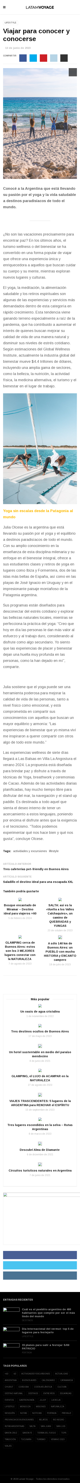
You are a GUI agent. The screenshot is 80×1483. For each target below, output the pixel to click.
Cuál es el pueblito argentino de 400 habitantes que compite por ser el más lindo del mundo (48, 1313)
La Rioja (56, 1400)
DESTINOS (33, 1393)
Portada (27, 1352)
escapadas (65, 1393)
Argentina (11, 1380)
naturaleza (57, 1406)
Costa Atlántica (43, 1387)
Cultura (61, 1387)
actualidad (61, 1374)
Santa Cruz (11, 1433)
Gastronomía (26, 1400)
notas (23, 1413)
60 (15, 1374)
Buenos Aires (29, 1380)
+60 (6, 1374)
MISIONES (41, 1406)
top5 (63, 1433)
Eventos (9, 1400)
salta (32, 1426)
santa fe (27, 1433)
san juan (46, 1426)
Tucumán (26, 1439)
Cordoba (23, 1387)
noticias (37, 1413)
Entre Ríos (49, 1393)
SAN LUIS (60, 1426)
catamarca (66, 1380)
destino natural (14, 1393)
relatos (43, 1420)
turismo (41, 1439)
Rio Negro (58, 1420)
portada (51, 1413)
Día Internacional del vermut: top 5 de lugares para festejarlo (48, 1330)
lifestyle (54, 851)
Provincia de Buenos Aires (19, 1420)
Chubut (9, 1387)
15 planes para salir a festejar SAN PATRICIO (45, 1346)
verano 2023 (58, 1439)
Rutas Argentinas (14, 1426)
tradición (10, 1439)
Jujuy (43, 1400)
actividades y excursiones (30, 851)
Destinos (27, 1320)
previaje (66, 1413)
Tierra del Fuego (46, 1433)
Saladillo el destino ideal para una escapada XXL (38, 881)
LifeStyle (10, 23)
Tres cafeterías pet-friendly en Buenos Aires (36, 869)
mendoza (25, 1406)
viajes (8, 1446)
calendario (48, 1380)
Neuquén (10, 1413)
